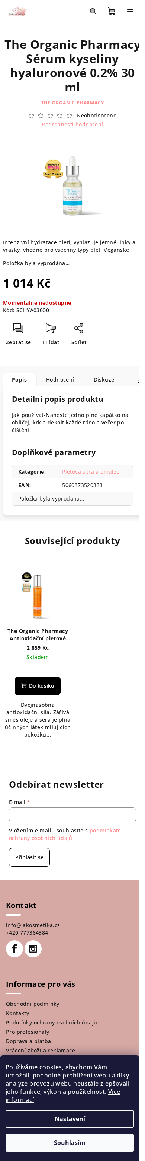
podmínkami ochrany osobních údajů (66, 834)
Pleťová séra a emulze (90, 471)
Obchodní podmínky (32, 1003)
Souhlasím (70, 1143)
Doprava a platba (28, 1041)
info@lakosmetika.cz (33, 925)
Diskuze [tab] (104, 379)
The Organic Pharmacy (72, 103)
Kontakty (17, 1013)
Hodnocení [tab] (60, 379)
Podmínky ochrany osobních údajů (51, 1022)
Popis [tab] (19, 379)
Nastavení (70, 1119)
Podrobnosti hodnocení (72, 124)
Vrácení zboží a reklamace (40, 1050)
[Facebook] (14, 948)
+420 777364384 (27, 932)
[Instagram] (33, 948)
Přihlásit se (29, 857)
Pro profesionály (27, 1031)
